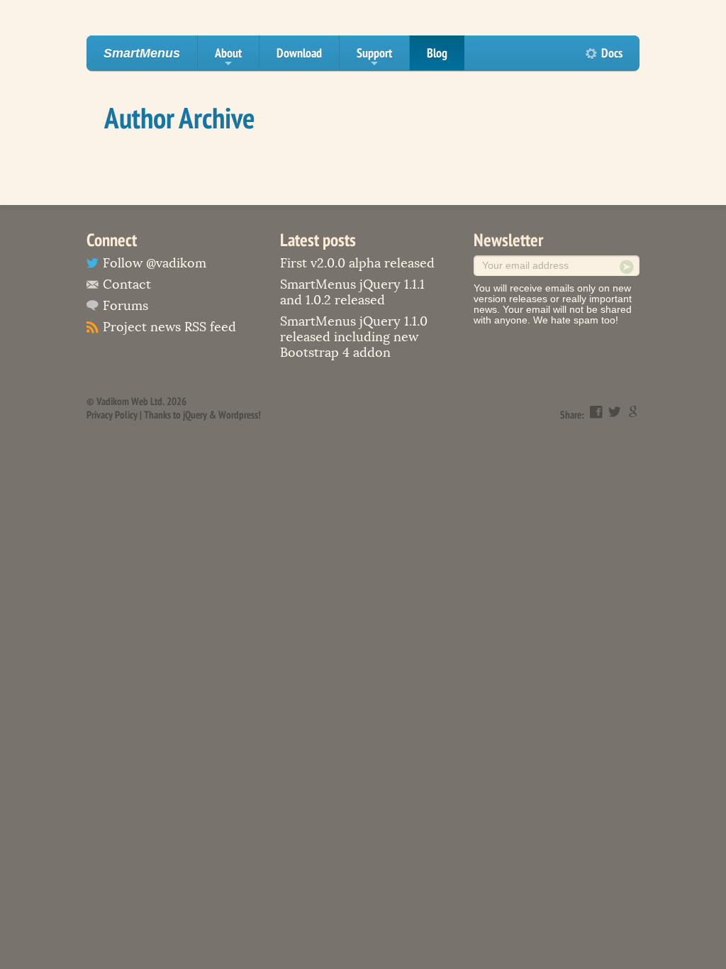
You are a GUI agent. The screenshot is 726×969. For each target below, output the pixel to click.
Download (299, 53)
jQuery (195, 414)
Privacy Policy (112, 414)
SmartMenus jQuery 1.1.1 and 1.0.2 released (352, 292)
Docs (611, 53)
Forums (125, 306)
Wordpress (238, 414)
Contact (127, 284)
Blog (437, 53)
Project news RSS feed (169, 327)
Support (374, 57)
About (228, 57)
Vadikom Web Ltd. (130, 401)
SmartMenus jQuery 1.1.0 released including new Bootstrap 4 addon (354, 337)
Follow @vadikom (154, 263)
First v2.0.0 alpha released (357, 263)
